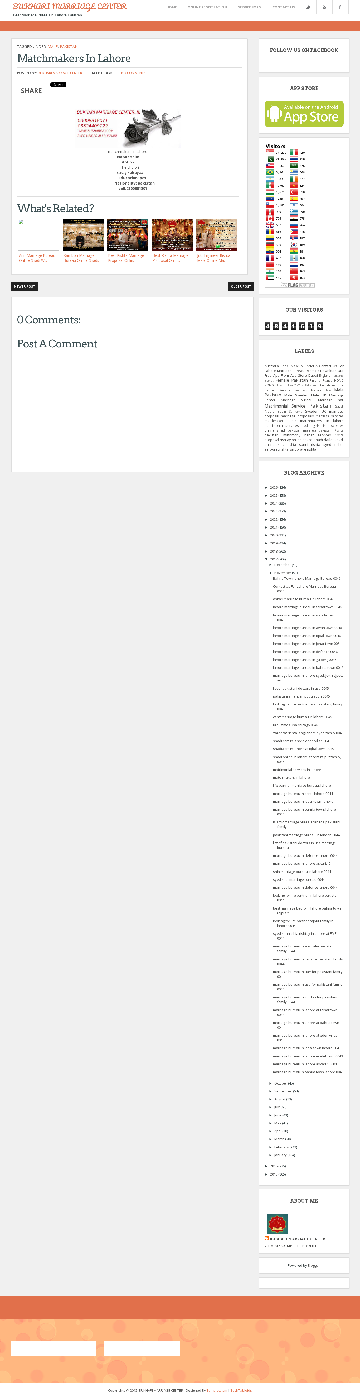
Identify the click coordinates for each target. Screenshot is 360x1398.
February (282, 1147)
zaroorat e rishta (302, 449)
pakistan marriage (302, 430)
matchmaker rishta (280, 421)
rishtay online (291, 439)
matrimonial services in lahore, (297, 769)
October (281, 1083)
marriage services (330, 416)
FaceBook (339, 7)
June (278, 1115)
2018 (274, 551)
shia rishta (287, 444)
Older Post (241, 286)
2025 (274, 495)
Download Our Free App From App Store (304, 373)
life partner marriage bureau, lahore (302, 785)
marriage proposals (297, 416)
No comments (133, 72)
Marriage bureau (297, 400)
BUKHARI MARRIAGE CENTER (70, 6)
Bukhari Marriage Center (60, 72)
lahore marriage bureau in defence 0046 (305, 651)
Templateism (217, 1390)
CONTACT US (284, 7)
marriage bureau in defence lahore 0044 (305, 855)
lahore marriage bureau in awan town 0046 (307, 627)
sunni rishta (309, 444)
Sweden (311, 411)
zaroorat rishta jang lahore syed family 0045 (308, 733)
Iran (296, 390)
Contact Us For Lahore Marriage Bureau (304, 368)
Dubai (313, 375)
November (283, 572)
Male (53, 46)
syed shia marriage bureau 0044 (299, 879)
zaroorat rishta (277, 449)
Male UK (318, 395)
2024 (274, 503)
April (278, 1131)
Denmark (312, 371)
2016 (274, 1166)
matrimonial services (282, 425)
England (325, 375)
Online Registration (207, 7)
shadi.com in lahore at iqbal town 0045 (303, 748)
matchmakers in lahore (322, 420)
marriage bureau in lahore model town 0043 (308, 1056)
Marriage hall (331, 400)
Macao (316, 390)
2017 (274, 559)
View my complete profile (291, 1245)
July (277, 1107)
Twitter (308, 7)
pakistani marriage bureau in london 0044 (306, 835)
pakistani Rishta (331, 430)
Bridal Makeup (291, 366)
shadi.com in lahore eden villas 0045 (302, 740)
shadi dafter (324, 439)
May (278, 1123)
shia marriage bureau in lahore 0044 (302, 871)
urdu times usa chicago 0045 (295, 725)
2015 (274, 1174)
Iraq (305, 390)
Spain (282, 411)
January (281, 1155)
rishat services (317, 435)
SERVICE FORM (250, 7)
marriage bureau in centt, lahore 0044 (303, 793)
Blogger (314, 1265)
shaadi (308, 440)
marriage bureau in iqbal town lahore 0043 (307, 1048)
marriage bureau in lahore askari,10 (301, 863)
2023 (274, 511)
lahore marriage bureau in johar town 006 (306, 643)
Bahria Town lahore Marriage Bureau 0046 (306, 578)
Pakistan (69, 46)
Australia (272, 366)
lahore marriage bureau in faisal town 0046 (307, 606)
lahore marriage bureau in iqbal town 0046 (307, 635)
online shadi (275, 430)
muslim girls (310, 425)
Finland (315, 380)
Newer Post (24, 286)
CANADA (311, 366)
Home (171, 7)
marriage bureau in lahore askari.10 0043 (306, 1064)
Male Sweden (296, 395)
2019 (274, 543)
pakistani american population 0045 (301, 696)
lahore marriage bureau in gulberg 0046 (304, 659)
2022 (274, 519)
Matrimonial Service (285, 406)
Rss (324, 7)
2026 (274, 487)
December (283, 564)
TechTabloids (241, 1390)
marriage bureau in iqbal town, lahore (303, 801)
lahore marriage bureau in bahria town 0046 (308, 667)
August (280, 1099)
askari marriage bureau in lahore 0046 (303, 599)
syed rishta (333, 444)
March (279, 1138)
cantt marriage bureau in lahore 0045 (302, 716)
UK (324, 411)
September (283, 1091)
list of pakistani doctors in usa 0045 (301, 688)
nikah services (332, 425)
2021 (274, 527)
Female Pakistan (291, 380)
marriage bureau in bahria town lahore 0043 (308, 1072)
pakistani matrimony (282, 435)
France (327, 380)
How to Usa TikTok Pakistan (296, 385)
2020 (274, 535)
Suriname (295, 411)
